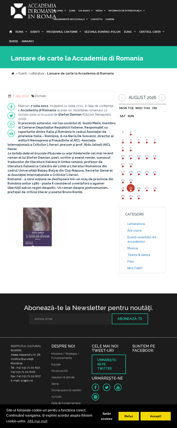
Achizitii (56, 396)
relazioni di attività (62, 377)
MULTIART (135, 268)
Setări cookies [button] (106, 416)
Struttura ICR (59, 370)
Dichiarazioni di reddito (66, 390)
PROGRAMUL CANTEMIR (62, 31)
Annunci (28, 41)
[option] (37, 227)
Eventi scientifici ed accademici (141, 239)
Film (130, 261)
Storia (55, 383)
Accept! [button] (155, 416)
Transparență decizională (69, 19)
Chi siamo (84, 10)
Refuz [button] (129, 416)
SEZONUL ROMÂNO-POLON (102, 31)
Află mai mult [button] (37, 421)
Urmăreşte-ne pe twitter (107, 364)
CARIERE (109, 19)
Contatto (96, 19)
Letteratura (136, 224)
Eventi (35, 31)
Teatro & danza (138, 255)
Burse (13, 41)
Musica (132, 248)
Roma (19, 31)
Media (99, 10)
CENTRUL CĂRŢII (150, 31)
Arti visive (134, 230)
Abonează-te (129, 319)
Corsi (72, 10)
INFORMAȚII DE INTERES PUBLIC (125, 10)
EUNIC (128, 31)
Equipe (55, 364)
